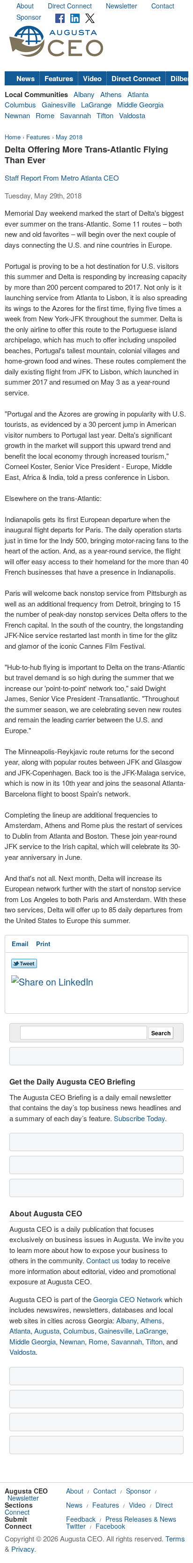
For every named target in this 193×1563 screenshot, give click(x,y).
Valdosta (132, 115)
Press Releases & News (140, 1519)
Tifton (104, 115)
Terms (175, 1538)
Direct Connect (70, 5)
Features (59, 78)
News (25, 78)
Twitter (76, 1526)
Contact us (102, 1260)
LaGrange (96, 104)
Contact (162, 5)
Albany (84, 94)
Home (13, 136)
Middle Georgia (140, 104)
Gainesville (58, 104)
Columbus (20, 104)
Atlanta (137, 94)
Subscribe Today (139, 1118)
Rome (45, 115)
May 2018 (69, 136)
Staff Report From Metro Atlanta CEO (62, 177)
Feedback (81, 1519)
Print (43, 943)
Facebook (110, 1526)
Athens (111, 94)
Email (20, 943)
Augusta (46, 1330)
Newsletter (121, 5)
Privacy (22, 1549)
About (25, 5)
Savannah (75, 115)
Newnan (17, 115)
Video (92, 78)
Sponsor (28, 17)
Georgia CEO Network (128, 1299)
